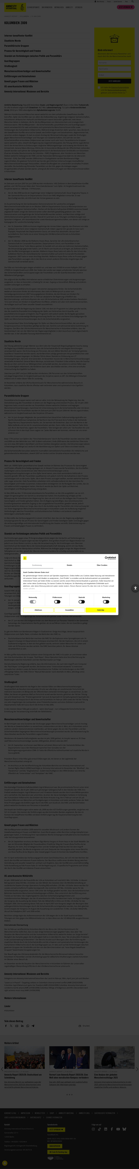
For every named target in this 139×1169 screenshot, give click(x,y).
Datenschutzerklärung (32, 591)
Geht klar (100, 610)
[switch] (57, 601)
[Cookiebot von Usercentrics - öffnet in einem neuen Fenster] (106, 558)
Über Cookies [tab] (102, 565)
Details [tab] (69, 565)
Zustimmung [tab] (37, 565)
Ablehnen (38, 610)
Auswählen (69, 610)
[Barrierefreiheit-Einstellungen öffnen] (135, 588)
